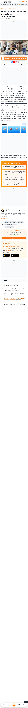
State (6, 8)
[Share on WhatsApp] (10, 62)
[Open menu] (2, 2)
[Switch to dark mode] (20, 2)
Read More (3, 218)
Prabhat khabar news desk (10, 16)
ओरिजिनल (22, 4)
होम (1, 4)
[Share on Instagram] (16, 62)
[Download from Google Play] (6, 255)
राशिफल (8, 248)
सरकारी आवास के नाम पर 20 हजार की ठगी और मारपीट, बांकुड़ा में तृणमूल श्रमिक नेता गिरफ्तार (14, 294)
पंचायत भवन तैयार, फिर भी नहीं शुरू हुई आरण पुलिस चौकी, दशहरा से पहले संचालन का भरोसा (14, 183)
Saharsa (14, 8)
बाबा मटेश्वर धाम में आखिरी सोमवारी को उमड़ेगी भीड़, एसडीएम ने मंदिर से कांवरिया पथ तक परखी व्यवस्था (14, 178)
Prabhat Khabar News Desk (13, 211)
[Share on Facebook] (12, 62)
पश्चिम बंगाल (16, 4)
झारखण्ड (4, 4)
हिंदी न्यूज (8, 250)
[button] (14, 47)
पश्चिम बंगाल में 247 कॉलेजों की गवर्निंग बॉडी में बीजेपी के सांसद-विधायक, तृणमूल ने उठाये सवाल (14, 284)
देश (3, 246)
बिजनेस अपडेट (16, 246)
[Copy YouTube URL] (14, 62)
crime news (20, 222)
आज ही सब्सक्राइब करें (14, 238)
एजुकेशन (26, 4)
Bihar (10, 8)
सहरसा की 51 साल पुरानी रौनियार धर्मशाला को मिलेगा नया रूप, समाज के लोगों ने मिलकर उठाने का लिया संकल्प (15, 173)
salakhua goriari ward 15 (10, 224)
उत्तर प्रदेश (11, 4)
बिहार (8, 4)
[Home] (7, 2)
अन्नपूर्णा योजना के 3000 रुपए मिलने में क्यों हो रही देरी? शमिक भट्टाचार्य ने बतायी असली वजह (14, 289)
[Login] (14, 705)
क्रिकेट (4, 248)
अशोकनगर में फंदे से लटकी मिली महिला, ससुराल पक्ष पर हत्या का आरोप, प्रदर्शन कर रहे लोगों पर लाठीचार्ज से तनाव (14, 303)
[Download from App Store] (15, 255)
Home (2, 8)
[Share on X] (18, 62)
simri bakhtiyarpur (9, 227)
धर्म (20, 246)
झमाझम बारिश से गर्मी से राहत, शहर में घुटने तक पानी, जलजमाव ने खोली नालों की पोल (14, 167)
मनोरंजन (11, 246)
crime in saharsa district (10, 222)
